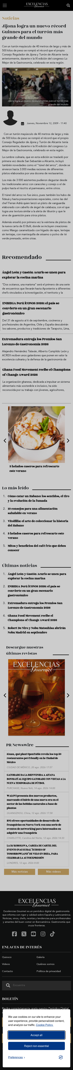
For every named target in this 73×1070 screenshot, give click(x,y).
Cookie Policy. (44, 1025)
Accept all (36, 1035)
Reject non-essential (36, 1046)
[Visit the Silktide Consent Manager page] (61, 1057)
